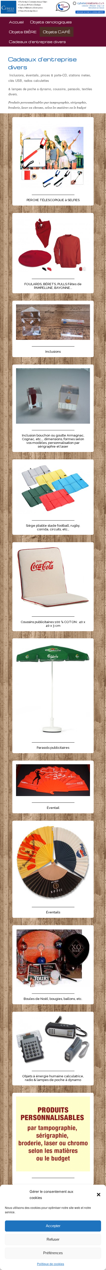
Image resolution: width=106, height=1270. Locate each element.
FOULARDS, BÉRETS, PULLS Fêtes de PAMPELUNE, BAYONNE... (53, 286)
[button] (98, 1194)
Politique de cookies (50, 1264)
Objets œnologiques (51, 22)
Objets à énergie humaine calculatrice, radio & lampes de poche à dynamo (53, 1078)
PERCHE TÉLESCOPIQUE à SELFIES (53, 200)
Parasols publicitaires (53, 747)
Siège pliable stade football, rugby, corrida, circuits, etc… (53, 527)
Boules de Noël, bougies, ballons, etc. (53, 999)
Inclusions (53, 351)
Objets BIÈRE (22, 32)
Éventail (53, 808)
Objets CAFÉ (56, 32)
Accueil (16, 22)
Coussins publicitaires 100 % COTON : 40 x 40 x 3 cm (53, 623)
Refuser (53, 1239)
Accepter (53, 1226)
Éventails (53, 912)
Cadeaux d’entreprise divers (37, 41)
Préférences (53, 1253)
